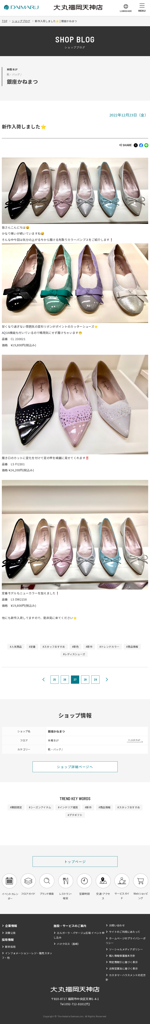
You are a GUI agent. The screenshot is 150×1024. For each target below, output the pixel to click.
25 (54, 679)
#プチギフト (75, 815)
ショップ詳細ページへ (75, 766)
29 (95, 679)
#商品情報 (132, 646)
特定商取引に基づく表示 (123, 962)
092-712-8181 (75, 1004)
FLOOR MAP (134, 740)
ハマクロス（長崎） (68, 944)
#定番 (32, 646)
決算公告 (10, 933)
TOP (4, 21)
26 (64, 679)
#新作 (89, 646)
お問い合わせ (117, 925)
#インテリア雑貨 (68, 807)
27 (75, 679)
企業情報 (11, 925)
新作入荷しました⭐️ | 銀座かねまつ (56, 21)
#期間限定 (16, 807)
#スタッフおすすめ (54, 646)
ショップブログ (21, 21)
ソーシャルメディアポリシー (126, 949)
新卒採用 (10, 947)
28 (85, 679)
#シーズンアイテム (40, 807)
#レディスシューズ (74, 654)
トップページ (75, 861)
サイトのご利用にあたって (124, 932)
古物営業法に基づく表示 (123, 968)
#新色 (75, 646)
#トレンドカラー (109, 646)
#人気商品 (16, 646)
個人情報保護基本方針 (122, 955)
